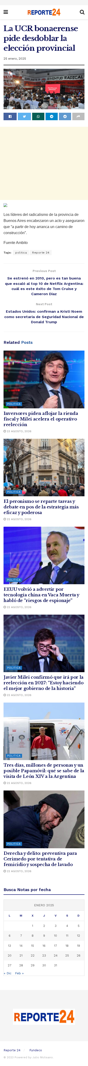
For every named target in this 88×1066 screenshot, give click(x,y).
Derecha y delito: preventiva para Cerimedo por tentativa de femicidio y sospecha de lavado (40, 859)
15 (32, 945)
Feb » (19, 973)
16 (44, 945)
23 (44, 955)
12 (78, 935)
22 (32, 955)
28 (21, 965)
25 (67, 955)
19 (78, 945)
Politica (14, 404)
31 (55, 965)
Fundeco (35, 1050)
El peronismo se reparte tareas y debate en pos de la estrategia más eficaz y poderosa (41, 507)
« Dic (7, 973)
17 (55, 945)
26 (78, 955)
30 (44, 965)
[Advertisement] (44, 163)
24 (55, 955)
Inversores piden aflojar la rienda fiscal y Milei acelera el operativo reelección (41, 419)
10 (55, 935)
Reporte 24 (40, 252)
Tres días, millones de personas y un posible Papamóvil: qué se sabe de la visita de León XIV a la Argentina (44, 771)
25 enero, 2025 (15, 58)
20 (9, 955)
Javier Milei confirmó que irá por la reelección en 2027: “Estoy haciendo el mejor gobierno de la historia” (44, 683)
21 (21, 955)
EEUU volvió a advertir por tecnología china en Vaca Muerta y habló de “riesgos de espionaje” (41, 595)
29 (32, 965)
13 (9, 945)
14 (21, 945)
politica (21, 252)
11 (67, 935)
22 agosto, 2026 (18, 519)
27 (9, 965)
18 (67, 945)
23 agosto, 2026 (18, 431)
